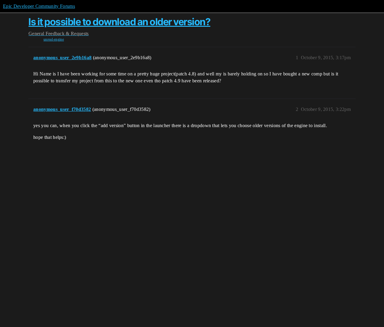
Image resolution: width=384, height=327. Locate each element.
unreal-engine (54, 39)
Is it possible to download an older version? (119, 22)
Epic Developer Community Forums (39, 6)
